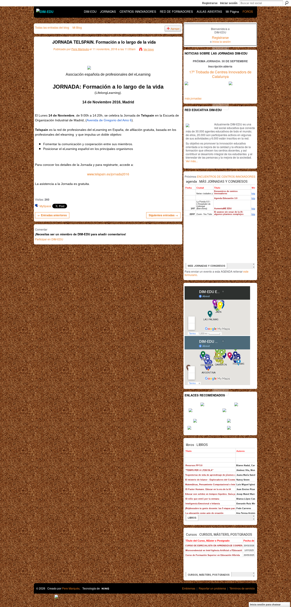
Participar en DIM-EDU (49, 239)
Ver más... (192, 161)
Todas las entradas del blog (52, 27)
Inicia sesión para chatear (265, 604)
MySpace (45, 206)
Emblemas (188, 588)
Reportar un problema (212, 588)
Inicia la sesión (221, 41)
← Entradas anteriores (52, 215)
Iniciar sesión (228, 3)
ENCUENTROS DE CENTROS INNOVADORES (226, 176)
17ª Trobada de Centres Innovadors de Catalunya (220, 74)
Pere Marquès (80, 49)
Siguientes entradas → (163, 215)
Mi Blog (77, 27)
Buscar (286, 3)
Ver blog (148, 49)
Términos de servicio (242, 588)
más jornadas (193, 98)
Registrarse (210, 3)
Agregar (175, 28)
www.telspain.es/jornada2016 (108, 174)
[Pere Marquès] (41, 52)
